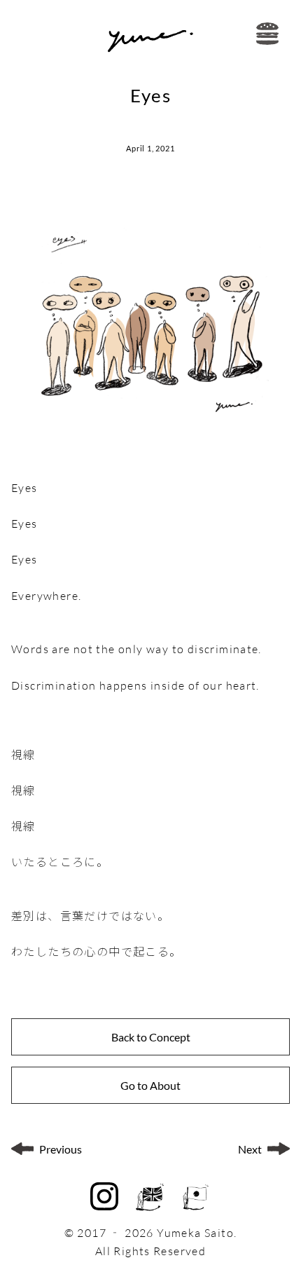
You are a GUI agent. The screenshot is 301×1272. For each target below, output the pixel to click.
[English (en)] (149, 1197)
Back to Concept (150, 1037)
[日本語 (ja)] (196, 1197)
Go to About (150, 1085)
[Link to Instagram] (104, 1197)
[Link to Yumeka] (150, 33)
